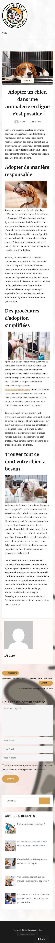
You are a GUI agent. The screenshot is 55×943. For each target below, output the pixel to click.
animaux (27, 80)
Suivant (44, 683)
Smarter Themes (30, 934)
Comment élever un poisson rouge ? (36, 689)
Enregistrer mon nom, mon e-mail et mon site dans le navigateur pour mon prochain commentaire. (27, 768)
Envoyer (10, 779)
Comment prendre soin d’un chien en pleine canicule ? (27, 678)
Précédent (12, 673)
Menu (4, 33)
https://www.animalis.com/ (17, 390)
